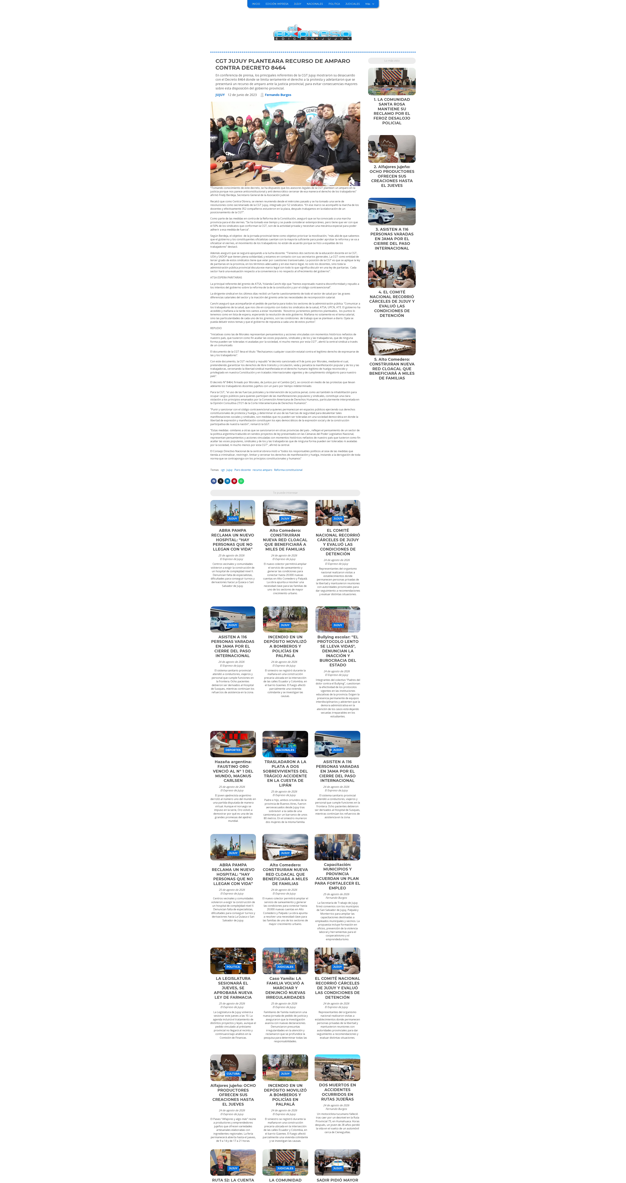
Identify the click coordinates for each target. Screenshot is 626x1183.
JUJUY (297, 3)
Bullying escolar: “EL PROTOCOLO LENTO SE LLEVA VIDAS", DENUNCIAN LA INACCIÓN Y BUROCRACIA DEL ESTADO (338, 651)
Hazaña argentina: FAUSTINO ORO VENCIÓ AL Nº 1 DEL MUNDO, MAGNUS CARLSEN (233, 771)
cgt (223, 470)
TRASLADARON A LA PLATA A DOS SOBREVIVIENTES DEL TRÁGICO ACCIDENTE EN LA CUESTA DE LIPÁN (285, 774)
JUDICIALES (352, 3)
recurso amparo (262, 470)
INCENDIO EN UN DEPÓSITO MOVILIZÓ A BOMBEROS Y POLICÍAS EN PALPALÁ (285, 646)
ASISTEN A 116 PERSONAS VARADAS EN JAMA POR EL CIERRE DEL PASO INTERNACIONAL (232, 646)
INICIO (256, 3)
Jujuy (229, 470)
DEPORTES (233, 750)
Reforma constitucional (288, 470)
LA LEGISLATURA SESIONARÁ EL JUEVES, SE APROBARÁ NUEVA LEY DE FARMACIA (233, 988)
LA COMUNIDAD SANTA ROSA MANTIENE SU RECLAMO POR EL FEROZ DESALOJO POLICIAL (391, 111)
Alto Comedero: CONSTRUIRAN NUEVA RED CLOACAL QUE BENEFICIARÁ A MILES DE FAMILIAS (285, 540)
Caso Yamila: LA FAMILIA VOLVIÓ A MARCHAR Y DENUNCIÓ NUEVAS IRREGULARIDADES (285, 988)
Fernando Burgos (278, 95)
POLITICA (334, 3)
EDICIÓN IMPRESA (277, 3)
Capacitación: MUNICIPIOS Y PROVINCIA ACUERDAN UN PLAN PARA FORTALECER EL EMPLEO (337, 876)
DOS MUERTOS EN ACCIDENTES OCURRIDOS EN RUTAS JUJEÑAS (337, 1092)
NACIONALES (315, 3)
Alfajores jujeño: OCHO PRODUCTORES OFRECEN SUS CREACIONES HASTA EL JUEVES (233, 1095)
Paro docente (242, 470)
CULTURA (233, 1073)
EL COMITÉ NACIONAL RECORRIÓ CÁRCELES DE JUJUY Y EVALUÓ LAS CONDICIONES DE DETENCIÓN (338, 542)
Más (367, 3)
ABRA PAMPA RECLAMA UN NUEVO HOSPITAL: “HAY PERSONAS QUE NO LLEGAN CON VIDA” (232, 540)
